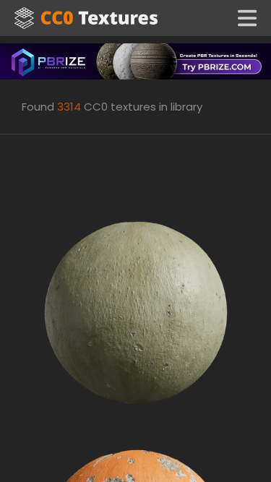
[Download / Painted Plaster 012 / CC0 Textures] (135, 312)
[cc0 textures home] (86, 18)
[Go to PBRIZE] (135, 60)
